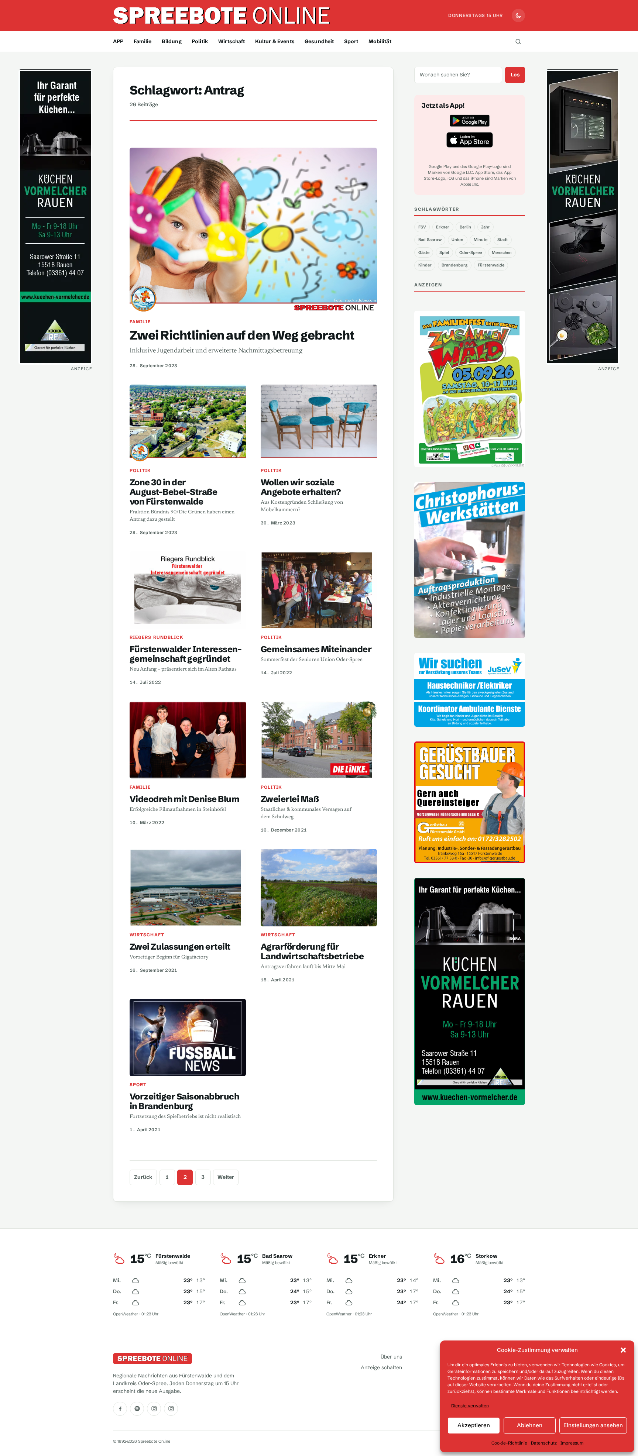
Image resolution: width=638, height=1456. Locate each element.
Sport (351, 41)
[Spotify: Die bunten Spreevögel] (137, 1409)
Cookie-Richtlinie (509, 1443)
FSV (422, 227)
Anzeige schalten (381, 1367)
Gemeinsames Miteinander (316, 649)
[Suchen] (518, 41)
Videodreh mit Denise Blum (184, 799)
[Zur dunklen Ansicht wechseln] (518, 15)
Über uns (391, 1356)
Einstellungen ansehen (593, 1425)
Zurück (143, 1177)
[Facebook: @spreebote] (120, 1409)
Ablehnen (529, 1425)
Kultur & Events (275, 41)
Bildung (172, 41)
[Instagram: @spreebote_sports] (171, 1409)
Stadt (502, 239)
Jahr (485, 227)
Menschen (502, 252)
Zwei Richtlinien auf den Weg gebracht (242, 335)
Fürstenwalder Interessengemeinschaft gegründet (186, 654)
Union (457, 239)
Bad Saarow (430, 239)
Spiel (444, 252)
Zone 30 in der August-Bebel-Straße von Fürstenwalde (173, 492)
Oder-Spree (470, 252)
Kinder (425, 265)
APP (118, 41)
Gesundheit (319, 41)
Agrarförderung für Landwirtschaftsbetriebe (312, 951)
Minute (480, 239)
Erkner (442, 227)
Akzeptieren (473, 1425)
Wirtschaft (231, 41)
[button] (623, 1350)
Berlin (465, 227)
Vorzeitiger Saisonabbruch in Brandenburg (184, 1101)
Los (515, 74)
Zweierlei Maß (290, 799)
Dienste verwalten (470, 1405)
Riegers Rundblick (156, 637)
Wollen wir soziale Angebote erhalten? (301, 487)
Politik (200, 41)
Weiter (225, 1177)
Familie (143, 41)
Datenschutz (544, 1443)
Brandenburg (454, 265)
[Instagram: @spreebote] (154, 1409)
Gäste (423, 252)
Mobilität (379, 41)
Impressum (571, 1443)
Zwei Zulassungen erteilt (180, 946)
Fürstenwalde (491, 265)
